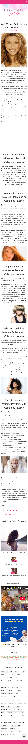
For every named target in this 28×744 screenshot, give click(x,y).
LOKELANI (4, 703)
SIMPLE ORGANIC (6, 722)
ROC (22, 716)
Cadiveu (3, 687)
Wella (14, 735)
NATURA (20, 709)
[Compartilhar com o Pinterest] (16, 510)
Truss (20, 731)
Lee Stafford (18, 703)
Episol (3, 690)
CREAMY (18, 684)
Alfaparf (18, 674)
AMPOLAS (4, 671)
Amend (3, 677)
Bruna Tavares (10, 684)
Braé (2, 684)
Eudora (19, 690)
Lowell (8, 706)
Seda (19, 725)
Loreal (3, 706)
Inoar (16, 693)
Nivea (16, 712)
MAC (13, 706)
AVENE (17, 671)
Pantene (3, 716)
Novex (21, 712)
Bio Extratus (11, 681)
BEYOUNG (17, 677)
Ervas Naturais (11, 690)
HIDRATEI (10, 693)
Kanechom (22, 696)
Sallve (15, 722)
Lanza (11, 703)
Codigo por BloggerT (15, 742)
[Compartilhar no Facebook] (10, 510)
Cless (9, 687)
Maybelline (4, 709)
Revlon (9, 719)
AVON (22, 671)
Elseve (21, 687)
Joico (11, 696)
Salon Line (21, 722)
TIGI (18, 728)
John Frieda (4, 696)
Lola (24, 703)
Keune (10, 700)
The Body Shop (5, 731)
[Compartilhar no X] (13, 510)
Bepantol (3, 681)
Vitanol (9, 735)
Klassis (16, 700)
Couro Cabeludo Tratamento (12, 514)
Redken (3, 719)
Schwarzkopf (4, 725)
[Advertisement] (14, 136)
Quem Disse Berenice (14, 716)
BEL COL (9, 677)
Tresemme (14, 731)
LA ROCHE (23, 700)
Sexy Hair (12, 728)
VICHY (3, 735)
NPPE (3, 712)
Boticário (19, 681)
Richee (14, 719)
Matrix (18, 706)
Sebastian (13, 725)
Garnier (3, 693)
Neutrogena (9, 712)
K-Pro (16, 696)
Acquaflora (4, 674)
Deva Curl (15, 687)
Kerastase (4, 700)
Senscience (4, 728)
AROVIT (11, 671)
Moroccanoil (12, 709)
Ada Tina (11, 674)
